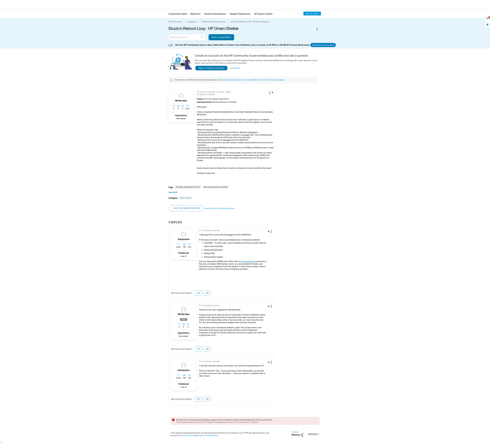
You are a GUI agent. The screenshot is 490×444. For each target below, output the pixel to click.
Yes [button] (198, 293)
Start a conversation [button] (221, 37)
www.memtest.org (247, 261)
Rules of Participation (208, 435)
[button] (269, 92)
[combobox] (186, 37)
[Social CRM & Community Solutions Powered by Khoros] (297, 434)
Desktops (192, 21)
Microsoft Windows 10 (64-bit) (215, 187)
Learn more (235, 68)
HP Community (175, 21)
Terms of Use (187, 435)
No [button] (207, 293)
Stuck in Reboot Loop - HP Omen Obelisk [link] (250, 21)
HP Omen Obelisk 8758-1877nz (188, 187)
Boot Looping (186, 198)
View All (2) (172, 192)
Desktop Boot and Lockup (213, 21)
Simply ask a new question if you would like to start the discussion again (250, 80)
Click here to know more (323, 45)
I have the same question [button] (186, 208)
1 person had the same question (219, 208)
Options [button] (318, 29)
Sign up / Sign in (312, 13)
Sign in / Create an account (211, 68)
